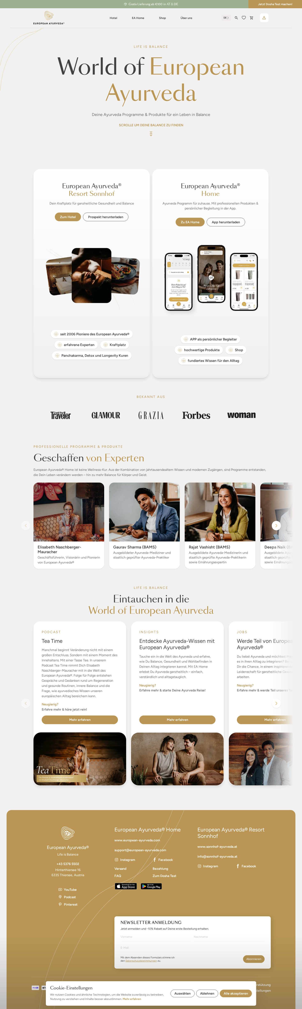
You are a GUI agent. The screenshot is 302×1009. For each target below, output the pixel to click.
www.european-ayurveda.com (137, 840)
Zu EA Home (190, 222)
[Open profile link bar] (264, 17)
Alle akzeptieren (236, 993)
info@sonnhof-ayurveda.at (217, 856)
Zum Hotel (68, 217)
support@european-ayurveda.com (140, 850)
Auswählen (182, 993)
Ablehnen (207, 993)
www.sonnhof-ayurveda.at (217, 847)
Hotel (113, 18)
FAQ (117, 876)
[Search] (236, 18)
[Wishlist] (244, 18)
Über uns (186, 18)
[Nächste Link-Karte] (276, 703)
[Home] (48, 17)
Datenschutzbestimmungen (141, 960)
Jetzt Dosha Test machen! (275, 4)
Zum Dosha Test (164, 876)
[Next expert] (276, 525)
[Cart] (251, 18)
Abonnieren (253, 959)
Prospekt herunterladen (105, 217)
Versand (120, 869)
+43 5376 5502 (67, 864)
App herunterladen (226, 222)
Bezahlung (160, 869)
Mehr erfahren (80, 720)
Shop (162, 18)
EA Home (138, 18)
